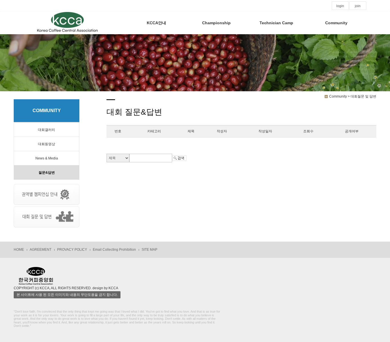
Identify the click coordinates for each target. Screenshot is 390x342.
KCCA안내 (156, 23)
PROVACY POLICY (72, 250)
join (358, 6)
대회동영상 (46, 144)
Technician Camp (276, 23)
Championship (216, 23)
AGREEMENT (40, 250)
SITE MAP (149, 250)
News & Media (46, 158)
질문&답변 (47, 173)
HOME (19, 250)
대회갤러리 (46, 130)
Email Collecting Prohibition (114, 250)
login (340, 6)
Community (336, 23)
